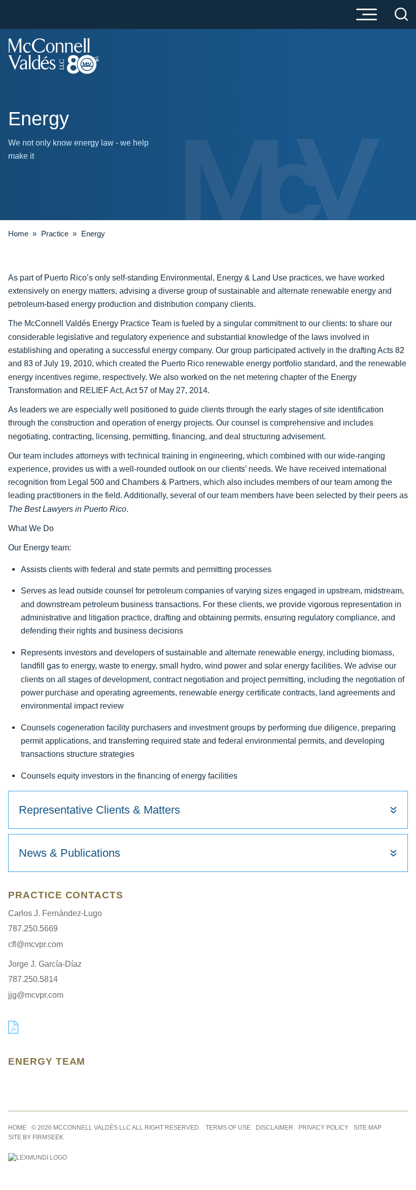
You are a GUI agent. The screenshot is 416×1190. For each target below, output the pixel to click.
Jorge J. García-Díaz (45, 963)
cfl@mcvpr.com (35, 944)
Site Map (368, 1127)
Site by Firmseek (35, 1137)
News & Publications (69, 853)
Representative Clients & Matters (99, 809)
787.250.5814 (33, 979)
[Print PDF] (13, 1031)
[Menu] (366, 15)
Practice (54, 233)
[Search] (401, 14)
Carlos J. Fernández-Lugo (55, 913)
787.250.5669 (33, 928)
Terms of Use (228, 1127)
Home (18, 233)
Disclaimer (274, 1127)
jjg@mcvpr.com (35, 994)
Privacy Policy (323, 1127)
